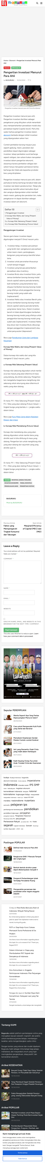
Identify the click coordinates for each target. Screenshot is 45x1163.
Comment (9, 559)
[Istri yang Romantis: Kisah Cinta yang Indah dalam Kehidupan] (8, 750)
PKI (31, 822)
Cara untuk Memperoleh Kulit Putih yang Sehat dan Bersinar (27, 727)
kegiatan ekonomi (23, 788)
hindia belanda (22, 781)
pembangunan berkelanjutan (13, 809)
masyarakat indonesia (10, 797)
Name (7, 588)
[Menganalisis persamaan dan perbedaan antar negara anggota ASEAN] (8, 889)
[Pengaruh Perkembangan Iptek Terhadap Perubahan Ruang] (8, 879)
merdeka (7, 801)
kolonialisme (9, 794)
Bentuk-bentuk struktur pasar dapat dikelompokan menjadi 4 (25, 868)
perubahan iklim (25, 822)
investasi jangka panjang (21, 480)
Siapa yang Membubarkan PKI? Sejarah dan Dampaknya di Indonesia (21, 953)
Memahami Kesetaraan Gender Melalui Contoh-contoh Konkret (25, 739)
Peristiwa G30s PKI (9, 819)
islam (5, 788)
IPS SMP (34, 784)
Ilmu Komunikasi (15, 970)
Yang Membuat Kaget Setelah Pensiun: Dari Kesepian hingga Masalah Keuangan (27, 1083)
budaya (6, 777)
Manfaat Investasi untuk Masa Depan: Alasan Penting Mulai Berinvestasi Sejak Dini (27, 1115)
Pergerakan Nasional (23, 816)
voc (22, 829)
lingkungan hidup (23, 794)
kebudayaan (11, 788)
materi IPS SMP (29, 797)
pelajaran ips (19, 804)
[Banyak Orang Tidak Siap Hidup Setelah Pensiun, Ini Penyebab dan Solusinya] (5, 1071)
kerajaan (25, 791)
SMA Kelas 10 (16, 68)
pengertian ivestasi (27, 486)
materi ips (20, 797)
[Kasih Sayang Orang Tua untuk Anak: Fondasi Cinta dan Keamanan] (8, 761)
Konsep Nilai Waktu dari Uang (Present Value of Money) (21, 217)
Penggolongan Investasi (15, 213)
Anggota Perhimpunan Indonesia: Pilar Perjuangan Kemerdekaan (25, 973)
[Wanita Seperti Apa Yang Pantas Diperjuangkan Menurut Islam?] (8, 716)
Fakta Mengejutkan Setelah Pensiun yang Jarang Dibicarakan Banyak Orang (26, 1094)
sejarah (8, 825)
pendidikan (31, 809)
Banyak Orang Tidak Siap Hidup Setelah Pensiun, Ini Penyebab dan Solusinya (27, 1071)
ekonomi (7, 135)
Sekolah (29, 826)
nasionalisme (17, 800)
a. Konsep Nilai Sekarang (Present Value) (21, 221)
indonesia (10, 785)
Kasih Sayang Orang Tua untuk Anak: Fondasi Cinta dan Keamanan (27, 762)
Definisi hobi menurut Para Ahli (25, 848)
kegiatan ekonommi (11, 483)
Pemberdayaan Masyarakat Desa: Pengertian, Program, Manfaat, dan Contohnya (25, 1128)
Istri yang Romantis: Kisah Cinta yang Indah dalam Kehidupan (25, 750)
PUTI (11, 927)
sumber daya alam (9, 829)
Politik (35, 822)
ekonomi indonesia (10, 781)
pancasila (7, 805)
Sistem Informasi (15, 950)
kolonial (32, 791)
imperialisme (33, 780)
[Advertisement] (22, 30)
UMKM (18, 829)
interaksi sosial (23, 785)
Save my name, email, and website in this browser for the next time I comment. (22, 623)
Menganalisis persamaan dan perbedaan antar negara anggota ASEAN (26, 891)
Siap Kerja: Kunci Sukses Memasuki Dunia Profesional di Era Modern (22, 930)
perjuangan (21, 818)
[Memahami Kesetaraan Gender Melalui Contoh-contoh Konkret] (8, 738)
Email (7, 598)
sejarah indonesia (19, 826)
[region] (22, 1147)
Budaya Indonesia (15, 777)
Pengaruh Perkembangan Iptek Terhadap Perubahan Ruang (25, 879)
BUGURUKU (10, 80)
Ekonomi (12, 60)
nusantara (29, 800)
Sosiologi (35, 826)
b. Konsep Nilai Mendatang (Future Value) (22, 224)
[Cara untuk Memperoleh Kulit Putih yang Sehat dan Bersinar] (8, 727)
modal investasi (26, 483)
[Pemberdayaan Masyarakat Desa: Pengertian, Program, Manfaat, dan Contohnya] (5, 1126)
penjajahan (25, 813)
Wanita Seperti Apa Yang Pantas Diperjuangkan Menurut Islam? (26, 716)
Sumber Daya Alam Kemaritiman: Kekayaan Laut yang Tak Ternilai (24, 996)
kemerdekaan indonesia (13, 791)
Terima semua (22, 1153)
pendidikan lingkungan (11, 813)
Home (6, 60)
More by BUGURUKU (14, 503)
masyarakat (35, 794)
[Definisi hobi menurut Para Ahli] (8, 848)
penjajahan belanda (9, 816)
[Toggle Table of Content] (36, 210)
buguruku (25, 778)
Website (7, 609)
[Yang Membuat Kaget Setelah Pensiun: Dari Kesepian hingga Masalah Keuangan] (5, 1082)
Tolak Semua (22, 1159)
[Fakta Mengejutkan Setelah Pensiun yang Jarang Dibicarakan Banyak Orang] (5, 1094)
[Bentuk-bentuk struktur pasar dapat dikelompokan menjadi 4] (8, 868)
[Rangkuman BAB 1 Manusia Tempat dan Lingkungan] (8, 857)
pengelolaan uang (11, 486)
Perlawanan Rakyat (12, 821)
